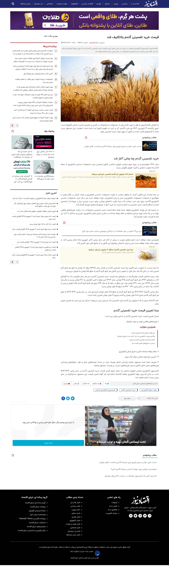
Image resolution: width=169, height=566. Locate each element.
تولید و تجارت (62, 4)
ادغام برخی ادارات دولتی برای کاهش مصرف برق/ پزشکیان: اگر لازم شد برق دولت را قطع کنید (35, 205)
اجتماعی (50, 4)
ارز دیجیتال (38, 4)
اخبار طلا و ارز (75, 502)
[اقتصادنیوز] (140, 500)
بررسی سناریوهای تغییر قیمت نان (143, 343)
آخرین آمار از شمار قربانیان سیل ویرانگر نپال (38, 74)
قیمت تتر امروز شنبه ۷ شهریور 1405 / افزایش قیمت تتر (36, 242)
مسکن (107, 4)
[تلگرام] (72, 398)
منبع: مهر (127, 398)
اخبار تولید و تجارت (73, 524)
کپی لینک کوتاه (152, 398)
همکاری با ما (112, 510)
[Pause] (87, 443)
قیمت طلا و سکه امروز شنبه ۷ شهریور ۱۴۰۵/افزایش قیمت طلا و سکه (34, 256)
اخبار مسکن (76, 513)
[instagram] (140, 516)
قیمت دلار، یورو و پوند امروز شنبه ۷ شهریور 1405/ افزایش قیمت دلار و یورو (34, 217)
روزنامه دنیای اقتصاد (38, 507)
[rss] (131, 516)
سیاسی (125, 4)
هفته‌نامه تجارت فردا (38, 515)
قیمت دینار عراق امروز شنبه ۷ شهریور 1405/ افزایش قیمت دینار (34, 229)
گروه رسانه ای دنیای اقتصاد (35, 503)
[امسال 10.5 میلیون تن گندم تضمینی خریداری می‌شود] (146, 181)
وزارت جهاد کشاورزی (149, 390)
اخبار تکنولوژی (75, 520)
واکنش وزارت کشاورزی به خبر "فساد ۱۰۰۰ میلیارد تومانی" (136, 336)
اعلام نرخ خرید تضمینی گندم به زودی (142, 340)
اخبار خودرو (76, 517)
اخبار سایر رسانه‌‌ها (73, 535)
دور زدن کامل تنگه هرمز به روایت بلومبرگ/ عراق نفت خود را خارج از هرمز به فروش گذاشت (33, 96)
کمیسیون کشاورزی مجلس (105, 390)
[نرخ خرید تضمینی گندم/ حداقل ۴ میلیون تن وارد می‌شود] (146, 255)
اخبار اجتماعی (75, 528)
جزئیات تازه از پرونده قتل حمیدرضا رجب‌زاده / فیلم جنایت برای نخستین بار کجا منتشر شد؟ (35, 235)
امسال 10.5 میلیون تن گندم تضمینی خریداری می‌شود (112, 174)
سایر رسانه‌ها (25, 4)
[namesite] (150, 3)
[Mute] (90, 443)
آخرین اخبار (51, 193)
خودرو (99, 4)
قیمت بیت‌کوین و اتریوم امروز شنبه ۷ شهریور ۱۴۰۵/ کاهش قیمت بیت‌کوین (35, 248)
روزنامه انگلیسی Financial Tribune (32, 518)
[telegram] (135, 516)
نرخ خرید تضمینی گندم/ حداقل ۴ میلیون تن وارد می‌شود (110, 249)
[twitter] (145, 516)
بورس (116, 4)
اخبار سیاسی (75, 506)
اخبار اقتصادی (93, 43)
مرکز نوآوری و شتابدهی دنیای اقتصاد (32, 530)
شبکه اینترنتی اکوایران (37, 511)
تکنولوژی (74, 4)
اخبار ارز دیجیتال (74, 531)
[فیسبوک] (63, 398)
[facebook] (149, 516)
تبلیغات (114, 502)
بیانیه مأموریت (111, 513)
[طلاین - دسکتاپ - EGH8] (84, 20)
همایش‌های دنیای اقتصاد (36, 526)
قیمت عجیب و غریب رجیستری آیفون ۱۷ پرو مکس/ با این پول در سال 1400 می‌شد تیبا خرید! (33, 111)
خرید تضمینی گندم (128, 390)
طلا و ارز (136, 4)
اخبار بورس (76, 510)
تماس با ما (113, 506)
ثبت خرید (48, 443)
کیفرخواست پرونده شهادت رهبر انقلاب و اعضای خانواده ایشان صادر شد (34, 81)
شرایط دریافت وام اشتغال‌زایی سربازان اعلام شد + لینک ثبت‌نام (34, 198)
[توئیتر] (68, 398)
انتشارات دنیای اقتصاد (37, 522)
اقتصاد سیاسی (87, 4)
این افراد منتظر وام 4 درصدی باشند (143, 333)
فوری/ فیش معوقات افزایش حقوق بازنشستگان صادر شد (36, 211)
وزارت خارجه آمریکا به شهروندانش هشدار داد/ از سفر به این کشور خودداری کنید (32, 119)
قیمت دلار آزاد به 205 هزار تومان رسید (42, 224)
